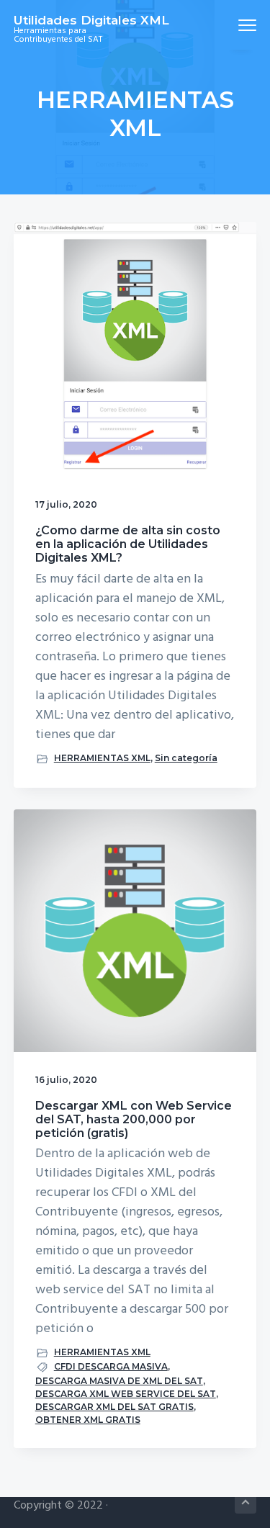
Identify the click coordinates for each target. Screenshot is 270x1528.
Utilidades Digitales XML (91, 20)
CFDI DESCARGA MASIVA (111, 1366)
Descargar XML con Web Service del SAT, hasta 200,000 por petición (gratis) (133, 1119)
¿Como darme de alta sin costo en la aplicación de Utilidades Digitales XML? (127, 544)
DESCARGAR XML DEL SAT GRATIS (114, 1406)
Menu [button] (231, 25)
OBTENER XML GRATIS (87, 1419)
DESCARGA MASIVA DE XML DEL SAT (119, 1380)
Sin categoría (186, 757)
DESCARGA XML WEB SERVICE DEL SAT (125, 1393)
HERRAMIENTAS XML (102, 757)
